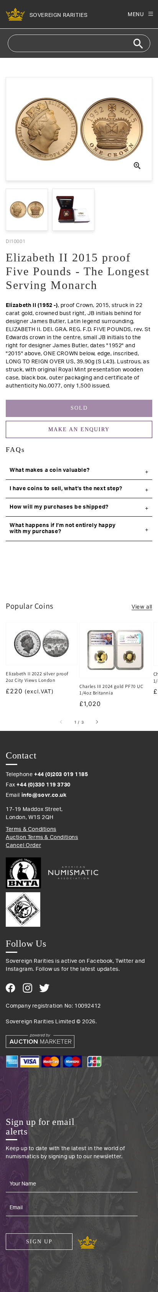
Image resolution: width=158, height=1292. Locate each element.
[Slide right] (96, 722)
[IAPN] (79, 907)
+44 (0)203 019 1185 (61, 774)
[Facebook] (10, 988)
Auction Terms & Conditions (42, 837)
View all (142, 606)
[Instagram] (27, 988)
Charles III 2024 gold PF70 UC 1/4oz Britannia (111, 689)
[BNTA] (26, 872)
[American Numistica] (73, 872)
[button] (79, 470)
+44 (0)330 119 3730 (43, 785)
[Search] (138, 43)
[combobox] (79, 43)
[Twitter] (44, 988)
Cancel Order (23, 845)
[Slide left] (61, 722)
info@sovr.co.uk (44, 795)
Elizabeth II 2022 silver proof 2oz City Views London (37, 677)
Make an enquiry (79, 429)
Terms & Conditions (31, 829)
